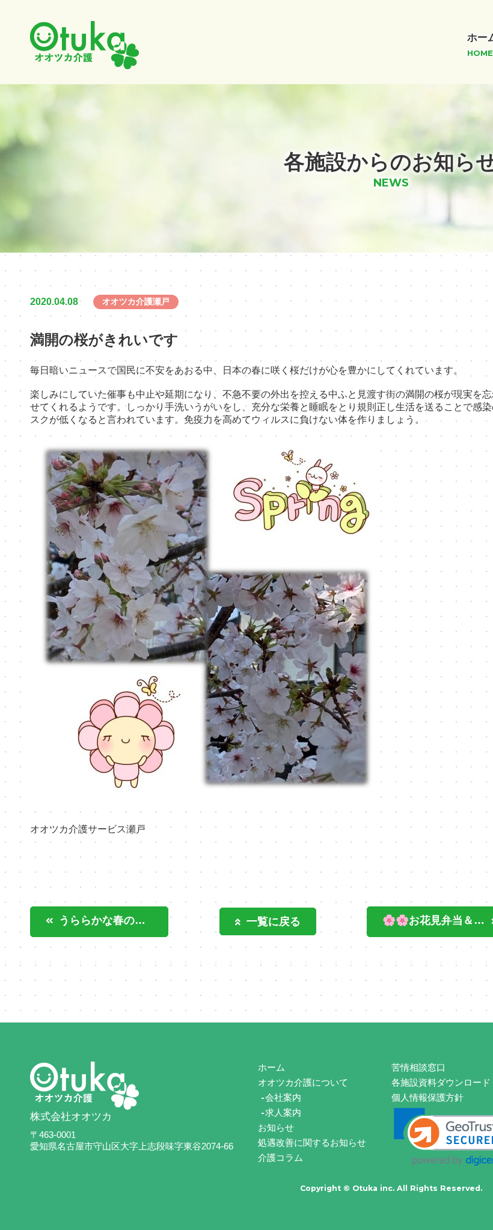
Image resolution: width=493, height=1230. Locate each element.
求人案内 (283, 1112)
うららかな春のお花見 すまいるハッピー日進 (113, 920)
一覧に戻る (273, 921)
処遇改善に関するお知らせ (312, 1142)
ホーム (271, 1067)
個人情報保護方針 (427, 1097)
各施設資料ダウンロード (441, 1082)
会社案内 (283, 1097)
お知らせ (276, 1127)
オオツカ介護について (303, 1082)
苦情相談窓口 (418, 1067)
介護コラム (280, 1157)
